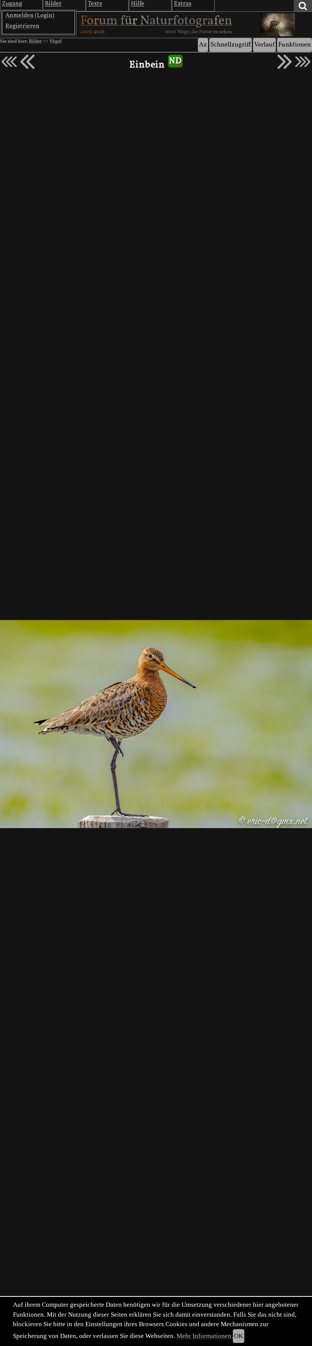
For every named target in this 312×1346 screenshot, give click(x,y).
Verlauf (264, 44)
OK (238, 1336)
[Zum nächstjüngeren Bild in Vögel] (27, 62)
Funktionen (294, 44)
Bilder (35, 41)
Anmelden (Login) (29, 15)
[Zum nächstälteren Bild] (303, 62)
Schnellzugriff (230, 44)
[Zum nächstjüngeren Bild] (9, 62)
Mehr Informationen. (205, 1336)
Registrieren (22, 26)
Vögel (55, 41)
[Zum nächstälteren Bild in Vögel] (284, 62)
